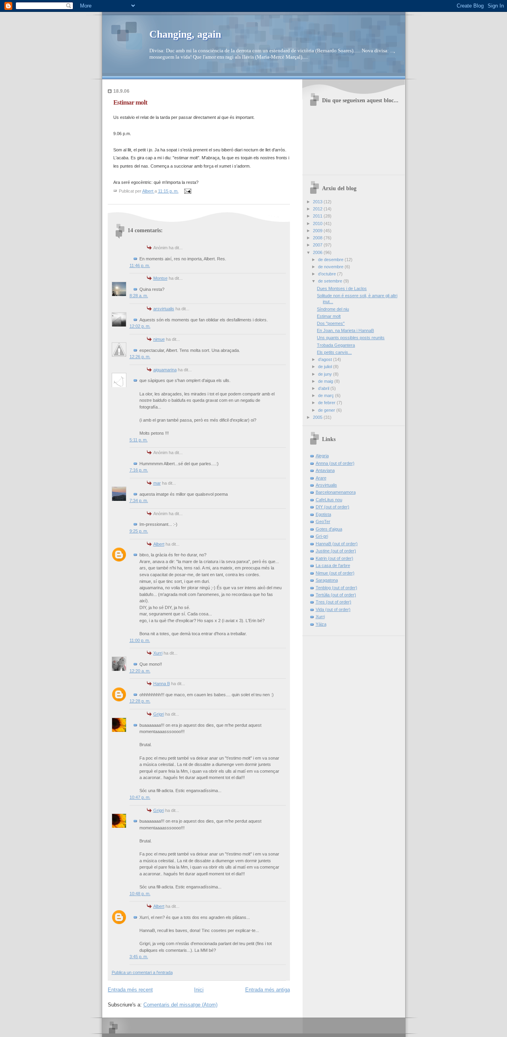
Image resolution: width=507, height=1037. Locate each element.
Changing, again (185, 34)
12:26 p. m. (140, 356)
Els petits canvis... (334, 352)
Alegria (322, 455)
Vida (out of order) (333, 609)
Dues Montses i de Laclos (342, 288)
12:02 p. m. (140, 326)
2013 (318, 201)
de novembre (331, 266)
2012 (318, 208)
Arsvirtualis (326, 485)
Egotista (323, 514)
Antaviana (325, 470)
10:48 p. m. (140, 893)
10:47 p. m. (140, 797)
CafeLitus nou (329, 499)
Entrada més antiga (267, 990)
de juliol (325, 366)
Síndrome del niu (333, 309)
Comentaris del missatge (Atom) (180, 1005)
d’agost (325, 359)
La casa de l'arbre (333, 565)
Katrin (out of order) (334, 558)
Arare (321, 478)
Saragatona (327, 580)
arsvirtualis (163, 308)
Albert (158, 544)
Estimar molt (329, 316)
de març (326, 395)
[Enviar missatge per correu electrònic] (187, 191)
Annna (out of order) (335, 463)
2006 (318, 252)
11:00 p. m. (140, 640)
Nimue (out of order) (335, 573)
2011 (318, 216)
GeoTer (323, 521)
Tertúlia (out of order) (336, 594)
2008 (318, 237)
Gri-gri (322, 536)
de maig (326, 381)
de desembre (331, 259)
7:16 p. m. (139, 470)
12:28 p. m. (140, 701)
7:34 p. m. (139, 500)
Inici (199, 990)
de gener (327, 410)
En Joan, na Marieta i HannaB (345, 330)
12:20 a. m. (140, 670)
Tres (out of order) (333, 602)
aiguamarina (165, 369)
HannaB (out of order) (337, 543)
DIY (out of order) (332, 506)
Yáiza (321, 624)
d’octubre (327, 273)
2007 (318, 245)
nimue (159, 339)
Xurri (157, 653)
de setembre (330, 281)
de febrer (327, 402)
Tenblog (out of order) (336, 587)
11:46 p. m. (140, 265)
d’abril (324, 388)
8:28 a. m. (139, 295)
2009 (318, 230)
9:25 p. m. (139, 531)
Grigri (158, 714)
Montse (160, 278)
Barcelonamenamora (336, 492)
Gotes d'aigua (329, 529)
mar (157, 483)
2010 (318, 223)
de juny (325, 374)
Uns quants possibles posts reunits (351, 337)
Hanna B (161, 683)
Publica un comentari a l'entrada (142, 972)
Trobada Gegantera (336, 345)
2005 (318, 417)
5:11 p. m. (139, 439)
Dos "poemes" (331, 323)
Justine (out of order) (336, 550)
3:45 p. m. (139, 956)
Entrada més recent (130, 990)
